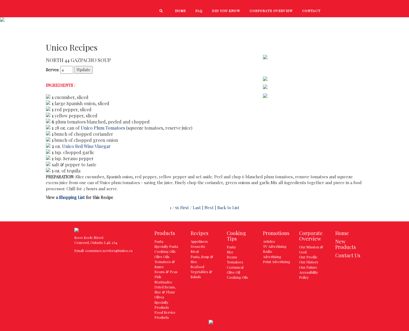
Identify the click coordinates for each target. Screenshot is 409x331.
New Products (255, 22)
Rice (230, 252)
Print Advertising (276, 261)
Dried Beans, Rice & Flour (165, 289)
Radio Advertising (272, 254)
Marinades (163, 282)
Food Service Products (165, 315)
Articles (269, 241)
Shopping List (72, 197)
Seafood (197, 266)
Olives (159, 297)
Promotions (367, 22)
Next (209, 207)
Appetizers (199, 241)
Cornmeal (235, 267)
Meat (195, 251)
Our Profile (308, 257)
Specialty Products (161, 305)
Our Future (308, 267)
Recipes (291, 22)
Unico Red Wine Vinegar (86, 146)
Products (215, 22)
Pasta (158, 241)
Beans (232, 257)
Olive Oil (233, 272)
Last (197, 207)
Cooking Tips (326, 22)
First (184, 207)
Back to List (228, 207)
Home (342, 233)
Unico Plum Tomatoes (103, 128)
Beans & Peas (166, 271)
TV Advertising (275, 246)
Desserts (198, 246)
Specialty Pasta (166, 246)
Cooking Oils (165, 251)
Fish (157, 276)
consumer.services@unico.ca (108, 250)
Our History (308, 262)
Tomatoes (235, 262)
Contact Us (347, 255)
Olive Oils (161, 256)
